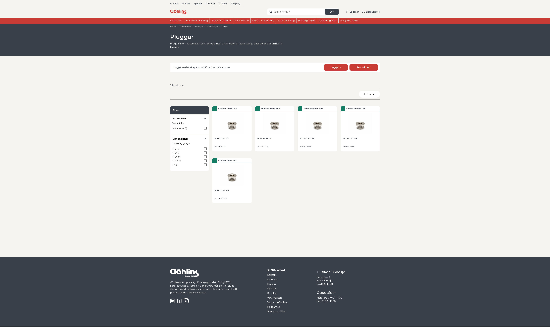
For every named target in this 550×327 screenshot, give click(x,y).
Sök (332, 11)
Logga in (354, 12)
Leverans (272, 279)
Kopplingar (198, 26)
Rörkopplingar (212, 26)
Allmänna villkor (276, 311)
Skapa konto (373, 12)
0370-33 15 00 (325, 284)
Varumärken (274, 297)
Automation (185, 26)
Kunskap (210, 3)
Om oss (174, 3)
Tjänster (222, 3)
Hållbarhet (273, 307)
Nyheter (198, 3)
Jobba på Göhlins (277, 302)
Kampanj (235, 3)
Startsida (173, 26)
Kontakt (186, 3)
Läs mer (174, 47)
